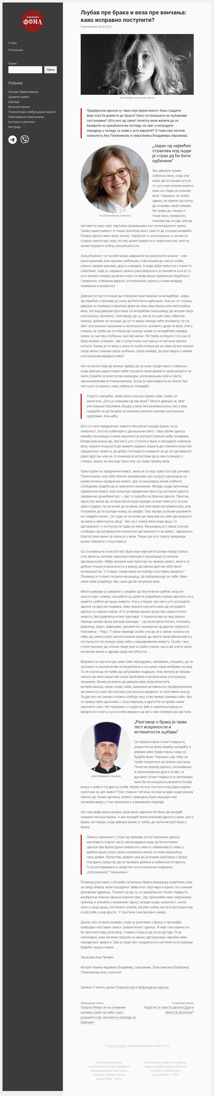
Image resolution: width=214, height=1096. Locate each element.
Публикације (15, 50)
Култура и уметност (21, 122)
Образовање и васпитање (26, 117)
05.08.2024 (104, 26)
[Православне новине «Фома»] (33, 30)
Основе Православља (23, 92)
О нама (12, 43)
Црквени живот (18, 97)
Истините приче (19, 107)
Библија (13, 102)
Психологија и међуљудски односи (32, 112)
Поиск (12, 63)
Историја (14, 127)
